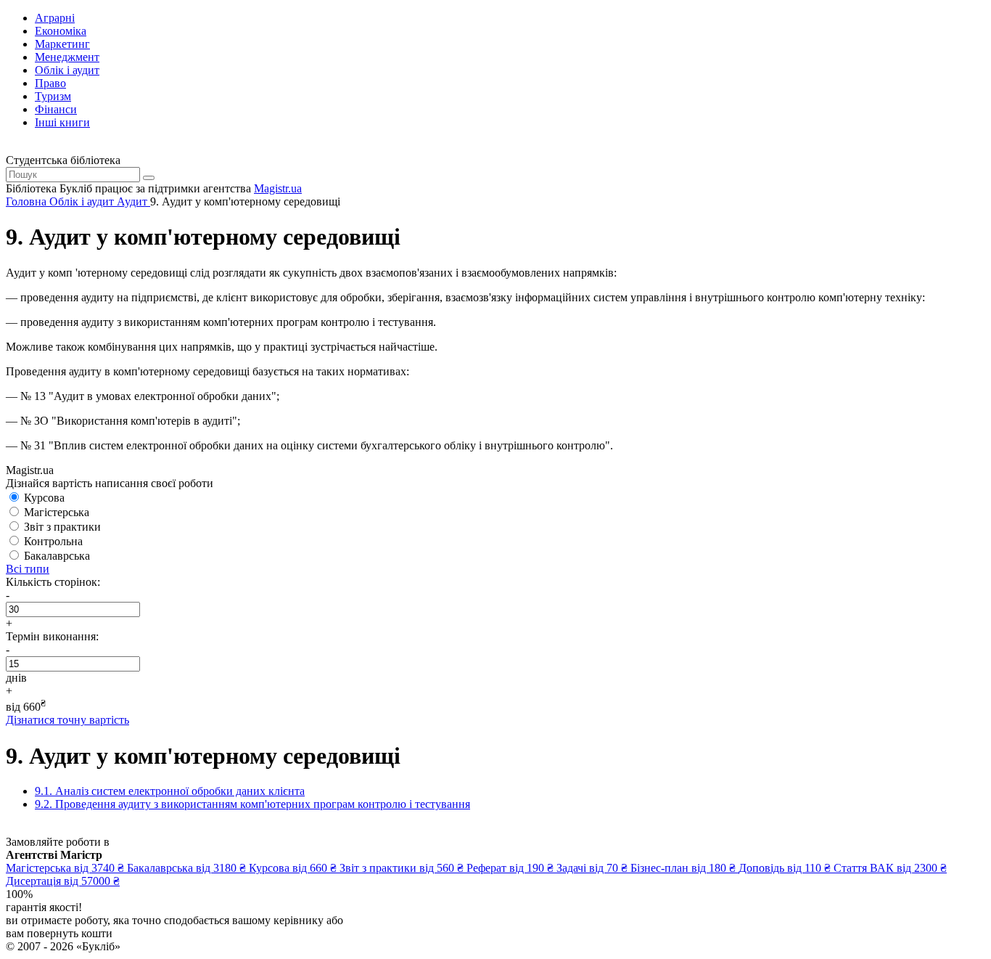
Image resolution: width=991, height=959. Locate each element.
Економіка (60, 31)
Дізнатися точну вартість (67, 720)
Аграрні (55, 18)
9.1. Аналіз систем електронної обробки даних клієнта (170, 791)
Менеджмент (67, 57)
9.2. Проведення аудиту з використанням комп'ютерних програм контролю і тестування (252, 804)
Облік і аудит (67, 70)
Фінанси (56, 109)
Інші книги (62, 122)
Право (50, 83)
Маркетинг (62, 44)
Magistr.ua (278, 188)
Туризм (53, 96)
